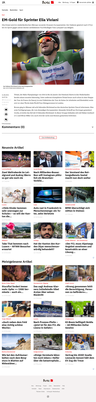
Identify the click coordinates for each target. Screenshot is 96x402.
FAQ (63, 386)
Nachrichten (13, 10)
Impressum (47, 388)
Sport (21, 10)
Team (40, 388)
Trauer (45, 386)
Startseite (5, 10)
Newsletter (57, 386)
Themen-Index (40, 391)
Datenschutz (56, 388)
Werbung (65, 2)
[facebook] (8, 115)
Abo (59, 2)
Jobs (50, 386)
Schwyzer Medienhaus (53, 391)
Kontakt (34, 388)
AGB (63, 388)
